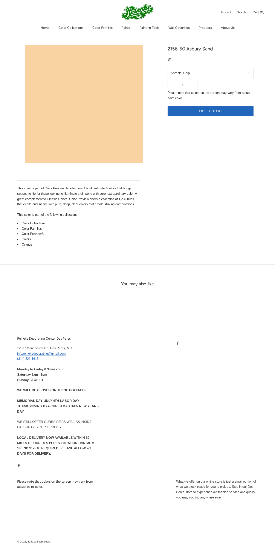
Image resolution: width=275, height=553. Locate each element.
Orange (27, 244)
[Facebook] (18, 465)
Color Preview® (33, 233)
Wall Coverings (179, 28)
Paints (126, 28)
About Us (228, 28)
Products (205, 28)
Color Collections (70, 28)
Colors (26, 239)
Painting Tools (149, 28)
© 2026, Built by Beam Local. (34, 541)
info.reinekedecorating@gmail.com (41, 353)
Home (45, 28)
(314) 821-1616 (27, 358)
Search (241, 12)
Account (225, 12)
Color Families (102, 28)
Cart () (258, 12)
